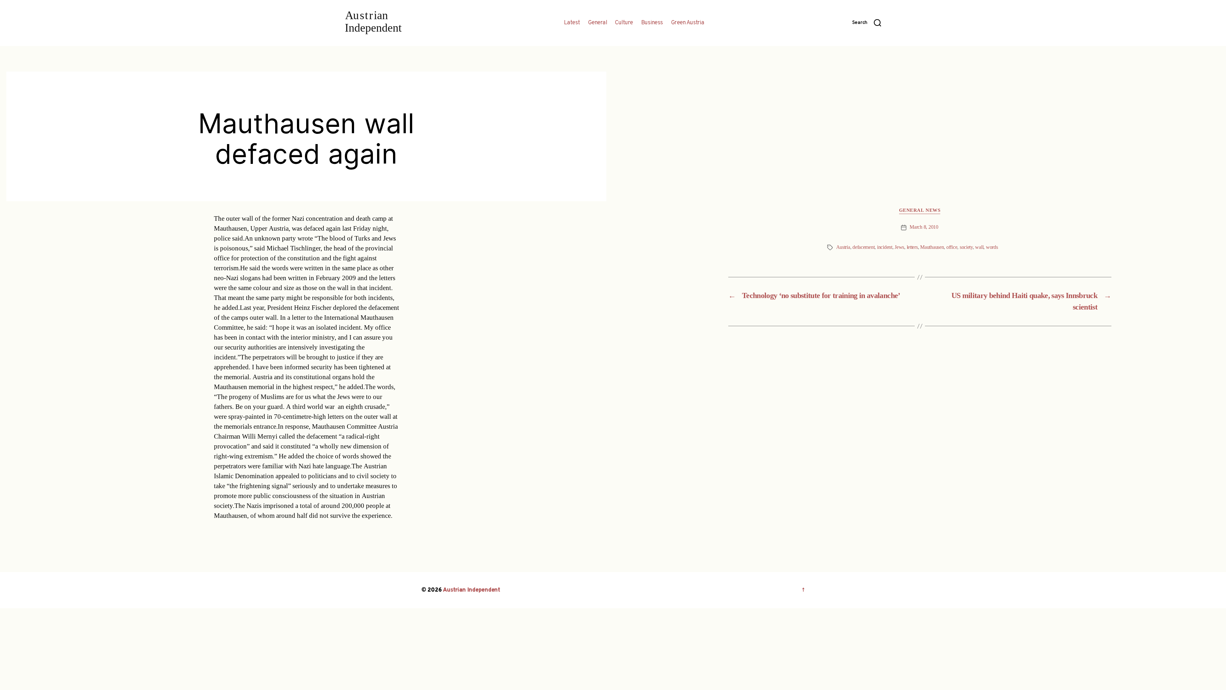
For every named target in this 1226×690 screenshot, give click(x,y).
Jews (899, 247)
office (951, 247)
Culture (624, 23)
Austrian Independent (471, 590)
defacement (863, 247)
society (966, 247)
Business (652, 23)
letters (912, 247)
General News (920, 210)
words (992, 247)
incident (884, 247)
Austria (843, 247)
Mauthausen (932, 247)
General (597, 23)
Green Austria (687, 23)
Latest (572, 23)
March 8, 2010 (924, 227)
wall (979, 247)
